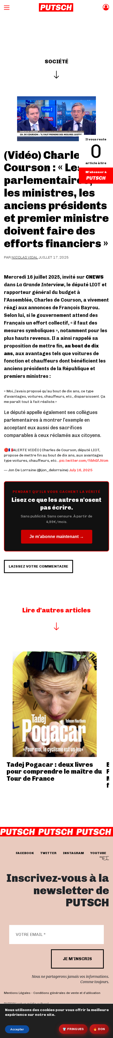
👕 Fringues (73, 1029)
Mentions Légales (17, 993)
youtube (98, 853)
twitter (48, 853)
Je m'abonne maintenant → (56, 536)
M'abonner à (95, 172)
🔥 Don (99, 1029)
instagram (73, 853)
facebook (25, 853)
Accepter (17, 1029)
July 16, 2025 (81, 470)
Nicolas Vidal (25, 257)
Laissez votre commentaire (38, 566)
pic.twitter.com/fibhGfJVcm (83, 460)
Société (56, 61)
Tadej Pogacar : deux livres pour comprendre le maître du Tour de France (54, 771)
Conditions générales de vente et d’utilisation (66, 993)
